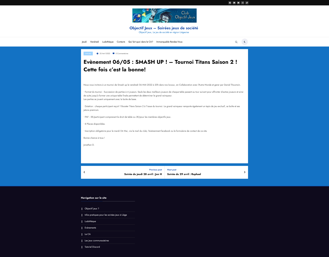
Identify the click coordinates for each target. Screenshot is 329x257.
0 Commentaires (122, 53)
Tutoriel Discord (92, 247)
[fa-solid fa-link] (246, 2)
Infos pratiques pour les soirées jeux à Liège (106, 215)
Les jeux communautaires (97, 240)
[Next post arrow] (244, 172)
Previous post (155, 169)
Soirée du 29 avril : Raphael (184, 174)
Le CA (88, 234)
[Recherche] (236, 42)
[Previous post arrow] (84, 172)
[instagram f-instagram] (242, 2)
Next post (171, 169)
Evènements (90, 227)
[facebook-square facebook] (229, 2)
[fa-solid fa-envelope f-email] (238, 2)
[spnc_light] (244, 42)
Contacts (121, 41)
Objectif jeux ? (92, 208)
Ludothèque (107, 41)
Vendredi (94, 41)
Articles (88, 53)
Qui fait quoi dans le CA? (140, 41)
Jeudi (84, 41)
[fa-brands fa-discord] (234, 2)
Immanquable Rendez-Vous (169, 41)
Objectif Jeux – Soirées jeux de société (164, 28)
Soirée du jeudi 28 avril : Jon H (143, 174)
